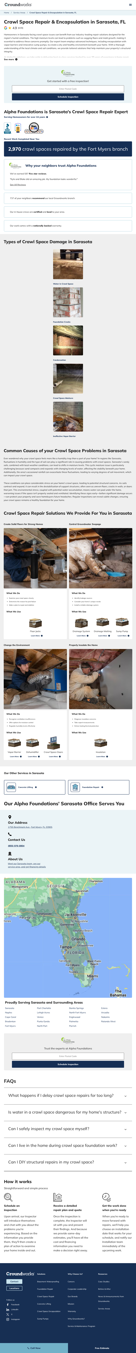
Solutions (41, 1274)
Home (6, 12)
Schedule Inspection (68, 96)
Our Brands (73, 1296)
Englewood (74, 1017)
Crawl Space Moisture (63, 398)
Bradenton (10, 1021)
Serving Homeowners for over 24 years (24, 117)
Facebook (15, 1304)
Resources (102, 1274)
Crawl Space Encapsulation (48, 1311)
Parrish (72, 1026)
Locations (14, 1288)
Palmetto (73, 1021)
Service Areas (19, 12)
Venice (40, 1017)
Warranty (72, 1311)
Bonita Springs (76, 1008)
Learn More (35, 636)
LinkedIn (14, 1309)
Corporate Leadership (77, 1289)
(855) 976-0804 (16, 845)
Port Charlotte (44, 1008)
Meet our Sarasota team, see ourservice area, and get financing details (27, 865)
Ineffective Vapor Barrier (64, 436)
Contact (14, 1281)
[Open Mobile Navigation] (130, 5)
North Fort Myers (77, 1012)
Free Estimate (102, 1348)
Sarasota (9, 1008)
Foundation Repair (45, 1289)
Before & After (104, 1289)
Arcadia (105, 1012)
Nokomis (105, 1017)
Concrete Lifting (44, 1304)
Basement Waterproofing (48, 1281)
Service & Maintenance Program (81, 1326)
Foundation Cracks (61, 322)
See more (9, 59)
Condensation (59, 360)
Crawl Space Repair (45, 1296)
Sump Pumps (42, 1319)
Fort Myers (10, 1026)
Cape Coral (10, 1017)
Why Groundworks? (76, 1319)
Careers (71, 1281)
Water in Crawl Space (63, 284)
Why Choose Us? (75, 1274)
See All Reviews (18, 184)
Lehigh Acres (43, 1012)
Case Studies (103, 1281)
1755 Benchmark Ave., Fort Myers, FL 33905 (30, 827)
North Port (42, 1026)
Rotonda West (108, 1021)
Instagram (15, 1319)
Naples (8, 1012)
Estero (104, 1008)
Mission (71, 1304)
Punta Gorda (43, 1021)
